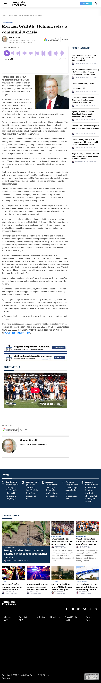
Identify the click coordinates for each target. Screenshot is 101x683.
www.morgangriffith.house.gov (17, 333)
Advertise (41, 617)
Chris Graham (80, 63)
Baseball (56, 582)
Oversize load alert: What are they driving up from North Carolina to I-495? (84, 57)
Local (5, 582)
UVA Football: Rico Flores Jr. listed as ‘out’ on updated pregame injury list (87, 543)
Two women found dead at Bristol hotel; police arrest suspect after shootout (83, 100)
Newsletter (55, 617)
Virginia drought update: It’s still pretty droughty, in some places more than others (85, 156)
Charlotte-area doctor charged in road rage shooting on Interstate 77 (85, 128)
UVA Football (58, 536)
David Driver (58, 592)
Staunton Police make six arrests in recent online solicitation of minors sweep (37, 588)
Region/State (8, 22)
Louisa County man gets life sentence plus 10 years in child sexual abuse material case (85, 142)
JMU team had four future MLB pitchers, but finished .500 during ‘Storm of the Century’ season (61, 589)
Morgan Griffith (28, 439)
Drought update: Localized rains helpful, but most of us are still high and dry (25, 554)
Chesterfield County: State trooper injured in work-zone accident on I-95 (83, 85)
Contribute (86, 3)
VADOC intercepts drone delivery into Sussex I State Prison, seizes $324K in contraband (85, 72)
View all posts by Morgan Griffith (33, 444)
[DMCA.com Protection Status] (91, 676)
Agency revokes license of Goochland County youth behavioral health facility (83, 114)
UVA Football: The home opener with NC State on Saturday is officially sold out (62, 543)
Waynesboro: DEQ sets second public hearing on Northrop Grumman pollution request (87, 588)
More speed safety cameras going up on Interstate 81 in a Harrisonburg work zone (12, 589)
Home (4, 15)
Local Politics (83, 582)
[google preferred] (51, 39)
